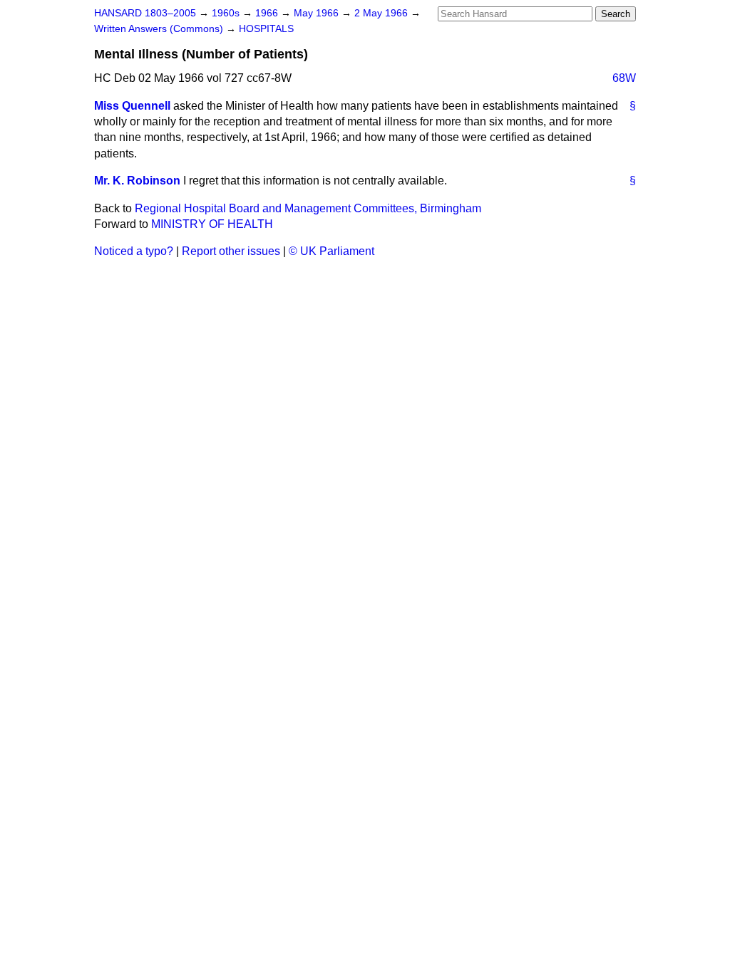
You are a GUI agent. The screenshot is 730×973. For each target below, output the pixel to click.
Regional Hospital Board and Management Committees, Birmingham (308, 208)
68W (624, 78)
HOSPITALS (266, 29)
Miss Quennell (132, 106)
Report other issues (231, 251)
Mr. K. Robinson (137, 181)
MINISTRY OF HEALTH (212, 224)
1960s (227, 13)
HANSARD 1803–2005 (145, 13)
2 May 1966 (382, 13)
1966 (268, 13)
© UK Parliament (331, 251)
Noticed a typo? (133, 251)
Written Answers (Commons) (160, 29)
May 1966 (317, 13)
